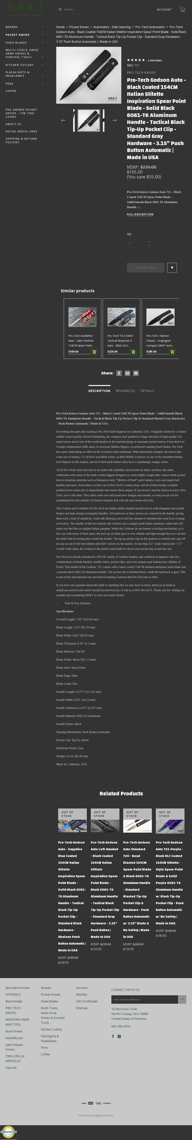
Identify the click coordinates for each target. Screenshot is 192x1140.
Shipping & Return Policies (21, 140)
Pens (10, 83)
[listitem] (82, 328)
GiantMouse (14, 1038)
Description (99, 391)
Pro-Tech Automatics (150, 27)
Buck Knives (14, 1031)
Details (147, 391)
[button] (60, 329)
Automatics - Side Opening (112, 27)
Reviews (156, 60)
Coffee (11, 91)
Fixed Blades (16, 42)
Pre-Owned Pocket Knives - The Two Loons (22, 113)
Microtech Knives (18, 988)
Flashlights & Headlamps (18, 73)
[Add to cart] (94, 352)
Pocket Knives (18, 35)
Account (164, 9)
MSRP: (133, 167)
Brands (12, 27)
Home (60, 27)
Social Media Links (22, 131)
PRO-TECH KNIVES (141, 73)
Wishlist (81, 994)
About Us (13, 124)
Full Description (140, 214)
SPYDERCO (13, 994)
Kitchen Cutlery (20, 65)
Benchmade (14, 1001)
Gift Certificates (87, 1001)
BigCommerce (104, 1115)
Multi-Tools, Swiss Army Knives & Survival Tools (22, 53)
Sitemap (82, 1008)
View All (11, 1068)
